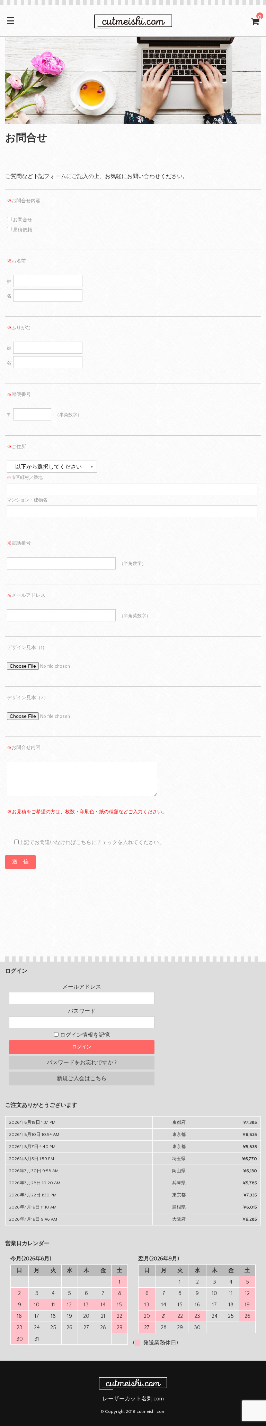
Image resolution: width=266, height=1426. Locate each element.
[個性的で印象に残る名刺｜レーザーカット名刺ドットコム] (133, 25)
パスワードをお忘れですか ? (82, 1062)
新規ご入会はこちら (82, 1078)
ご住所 (16, 447)
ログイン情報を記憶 (84, 1035)
